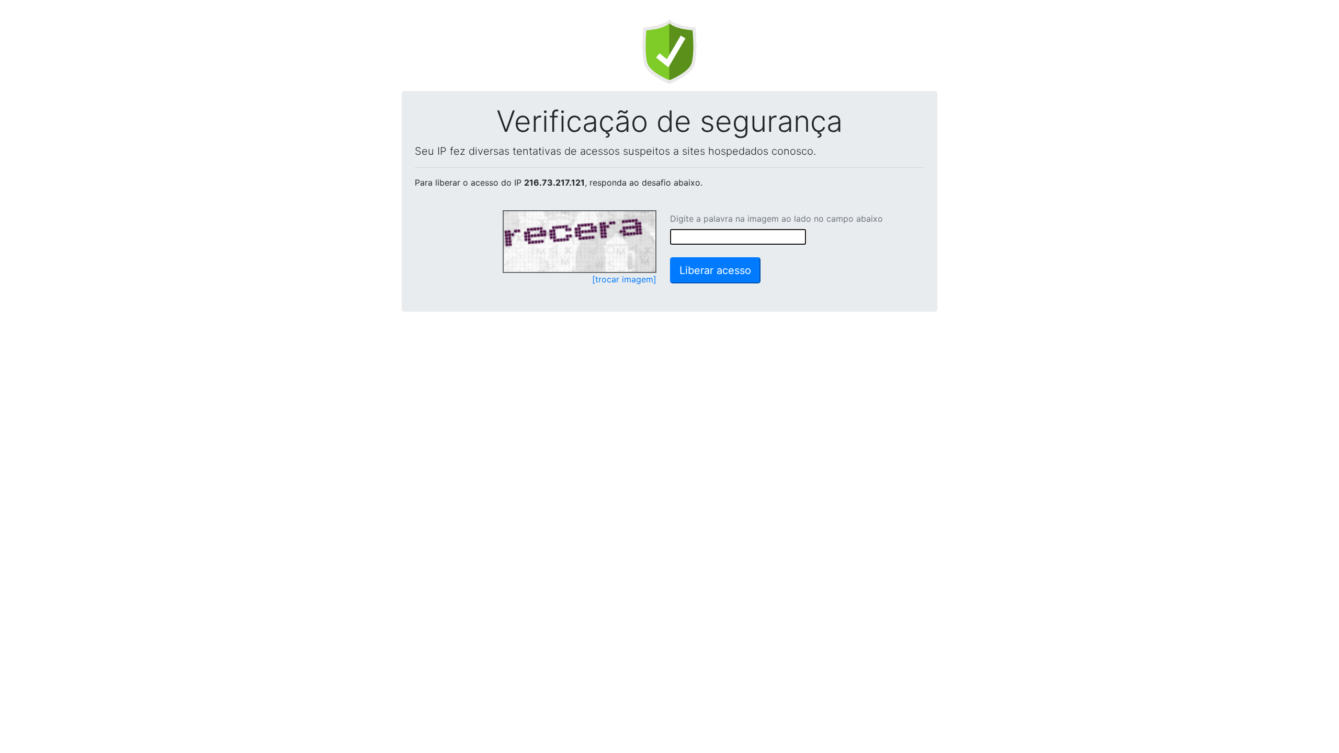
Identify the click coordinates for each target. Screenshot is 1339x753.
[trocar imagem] (624, 279)
